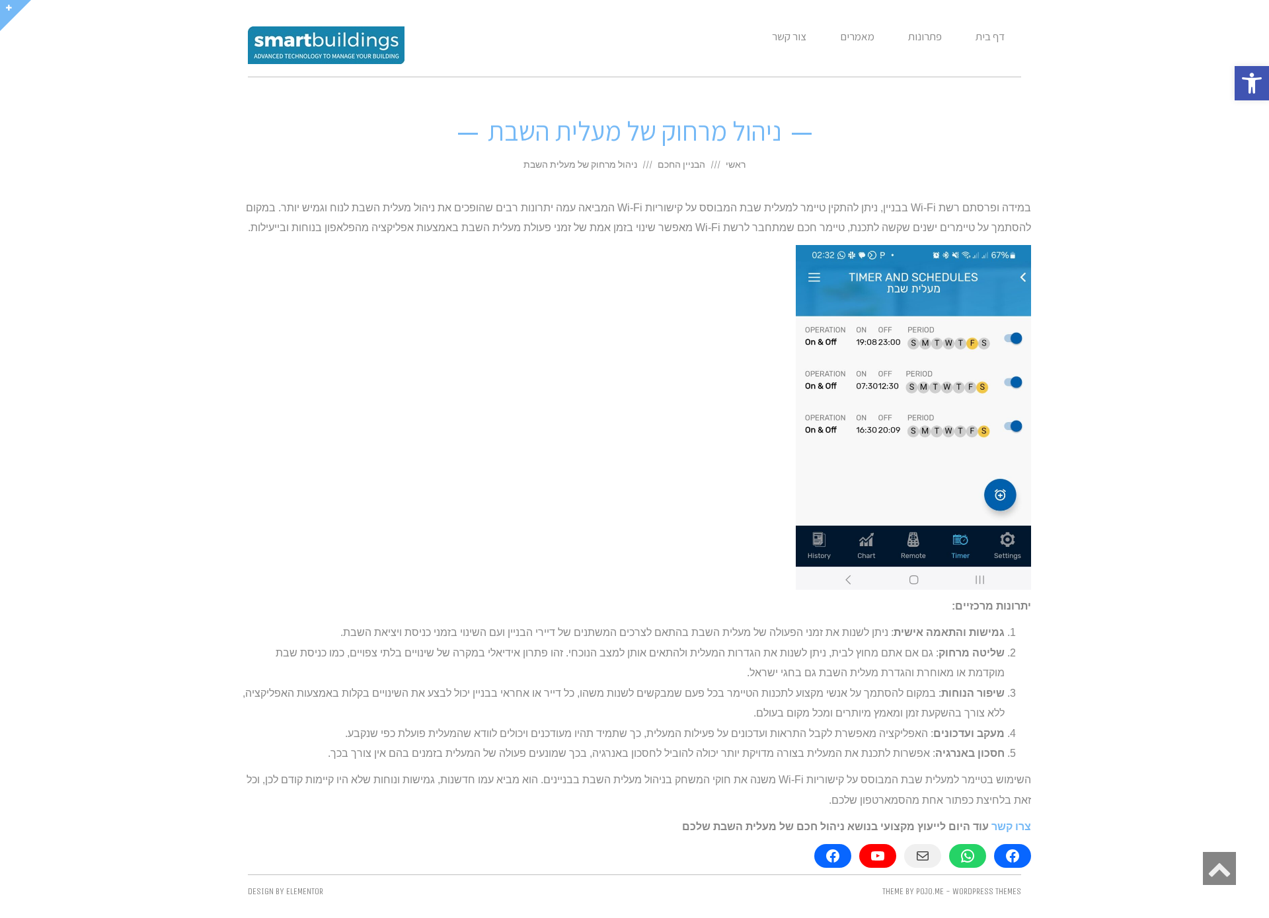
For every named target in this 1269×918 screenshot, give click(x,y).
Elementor (304, 891)
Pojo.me (930, 891)
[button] (1252, 83)
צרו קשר (1011, 826)
